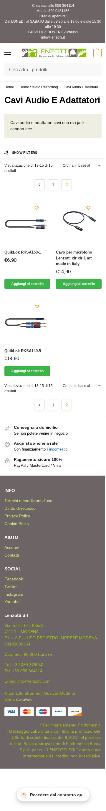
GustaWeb (24, 699)
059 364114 (64, 6)
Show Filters (24, 152)
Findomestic (57, 449)
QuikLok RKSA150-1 (22, 252)
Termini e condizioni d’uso (28, 500)
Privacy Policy (17, 516)
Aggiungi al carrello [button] (27, 284)
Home (9, 87)
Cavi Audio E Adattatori (82, 87)
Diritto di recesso (20, 508)
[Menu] (13, 53)
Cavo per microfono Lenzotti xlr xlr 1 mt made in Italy (74, 258)
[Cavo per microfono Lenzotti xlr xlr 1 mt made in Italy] (79, 222)
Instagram (13, 594)
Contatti (11, 555)
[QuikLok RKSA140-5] (27, 320)
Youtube (12, 601)
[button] (97, 53)
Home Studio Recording (38, 87)
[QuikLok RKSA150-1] (27, 222)
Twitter (10, 586)
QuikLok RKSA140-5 (22, 351)
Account (11, 547)
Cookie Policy (16, 523)
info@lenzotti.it (53, 37)
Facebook (13, 579)
